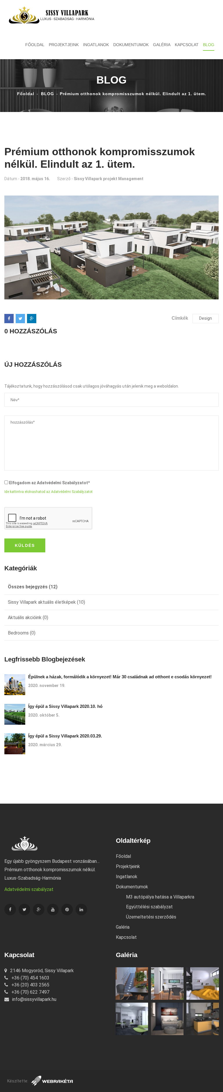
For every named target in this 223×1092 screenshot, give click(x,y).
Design (205, 318)
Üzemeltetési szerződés (151, 917)
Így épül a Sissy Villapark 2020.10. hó (65, 706)
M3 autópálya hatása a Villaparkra (160, 897)
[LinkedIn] (81, 909)
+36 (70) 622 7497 (29, 992)
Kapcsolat (187, 44)
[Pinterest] (67, 909)
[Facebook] (9, 318)
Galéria (161, 44)
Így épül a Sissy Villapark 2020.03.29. (65, 735)
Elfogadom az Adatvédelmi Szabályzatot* (49, 482)
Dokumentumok (131, 44)
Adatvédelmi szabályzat (28, 889)
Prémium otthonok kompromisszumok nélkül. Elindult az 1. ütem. (133, 93)
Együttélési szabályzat (149, 907)
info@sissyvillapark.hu (33, 999)
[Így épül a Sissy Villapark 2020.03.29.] (14, 743)
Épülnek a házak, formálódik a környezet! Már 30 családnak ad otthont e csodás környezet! (120, 676)
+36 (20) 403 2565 (29, 985)
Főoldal (34, 44)
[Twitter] (20, 318)
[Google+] (31, 318)
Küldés (25, 545)
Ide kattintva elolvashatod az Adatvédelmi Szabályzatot (48, 492)
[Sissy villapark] (52, 14)
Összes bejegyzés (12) (32, 587)
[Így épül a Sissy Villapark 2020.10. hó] (14, 714)
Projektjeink (64, 44)
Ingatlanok (96, 44)
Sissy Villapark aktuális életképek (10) (46, 602)
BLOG (208, 44)
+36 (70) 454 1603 (29, 978)
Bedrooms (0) (21, 633)
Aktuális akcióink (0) (28, 617)
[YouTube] (53, 909)
